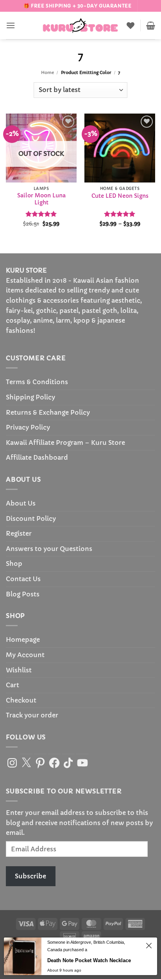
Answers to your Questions (49, 549)
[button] (10, 25)
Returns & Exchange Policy (48, 412)
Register (19, 533)
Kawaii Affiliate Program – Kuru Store (65, 442)
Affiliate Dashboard (37, 457)
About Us (21, 503)
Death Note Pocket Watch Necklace (89, 960)
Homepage (23, 639)
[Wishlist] (130, 25)
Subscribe (30, 876)
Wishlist (19, 670)
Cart (12, 685)
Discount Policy (31, 518)
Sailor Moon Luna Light (41, 199)
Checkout (21, 700)
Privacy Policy (28, 427)
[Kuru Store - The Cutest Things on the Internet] (80, 25)
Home (47, 72)
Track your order (32, 715)
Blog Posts (22, 594)
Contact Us (23, 579)
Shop (14, 563)
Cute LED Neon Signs (119, 196)
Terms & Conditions (37, 382)
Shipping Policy (30, 397)
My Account (25, 655)
